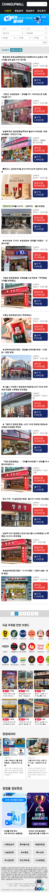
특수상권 (40, 852)
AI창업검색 (9, 844)
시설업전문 (9, 852)
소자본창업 (40, 860)
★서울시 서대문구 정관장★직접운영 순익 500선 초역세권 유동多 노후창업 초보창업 (24, 388)
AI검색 (7, 11)
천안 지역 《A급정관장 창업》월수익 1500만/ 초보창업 (26, 499)
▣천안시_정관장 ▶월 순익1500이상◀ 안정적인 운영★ (24, 170)
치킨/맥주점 (25, 860)
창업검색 (19, 11)
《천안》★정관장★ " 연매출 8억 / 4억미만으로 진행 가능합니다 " (24, 95)
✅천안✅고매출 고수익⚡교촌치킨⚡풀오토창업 (24, 206)
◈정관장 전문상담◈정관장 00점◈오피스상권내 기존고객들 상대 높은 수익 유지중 (24, 58)
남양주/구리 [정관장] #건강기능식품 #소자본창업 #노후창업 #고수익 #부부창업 (25, 534)
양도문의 (41, 11)
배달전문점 (40, 844)
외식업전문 (9, 860)
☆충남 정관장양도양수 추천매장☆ (17, 315)
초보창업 (24, 852)
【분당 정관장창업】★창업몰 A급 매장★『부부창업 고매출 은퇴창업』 (24, 279)
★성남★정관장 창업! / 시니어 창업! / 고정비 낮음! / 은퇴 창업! (24, 572)
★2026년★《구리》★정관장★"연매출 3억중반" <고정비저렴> (24, 242)
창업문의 (30, 11)
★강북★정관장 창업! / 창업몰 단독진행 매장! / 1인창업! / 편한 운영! (24, 351)
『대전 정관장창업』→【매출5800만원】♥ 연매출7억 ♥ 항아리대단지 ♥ (25, 463)
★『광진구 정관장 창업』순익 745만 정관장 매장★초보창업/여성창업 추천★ (24, 425)
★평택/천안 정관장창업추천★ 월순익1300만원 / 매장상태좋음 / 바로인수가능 (24, 132)
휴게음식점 (24, 844)
